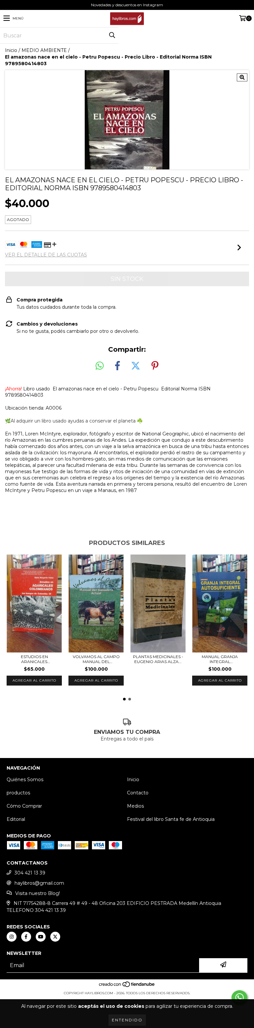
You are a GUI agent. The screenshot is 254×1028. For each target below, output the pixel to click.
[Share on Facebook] (117, 366)
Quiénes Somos (25, 779)
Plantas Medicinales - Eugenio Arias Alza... (158, 659)
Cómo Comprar (24, 806)
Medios (135, 806)
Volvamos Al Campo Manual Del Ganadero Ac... (96, 659)
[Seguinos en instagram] (12, 937)
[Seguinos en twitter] (55, 937)
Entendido (127, 1019)
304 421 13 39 (30, 873)
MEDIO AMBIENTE (44, 50)
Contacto (137, 793)
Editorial (16, 819)
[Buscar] (111, 35)
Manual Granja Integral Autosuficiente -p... (220, 659)
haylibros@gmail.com (39, 883)
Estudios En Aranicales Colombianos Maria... (34, 659)
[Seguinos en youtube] (41, 937)
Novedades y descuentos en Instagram (127, 4)
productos (18, 793)
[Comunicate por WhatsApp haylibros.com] (239, 997)
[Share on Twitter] (135, 366)
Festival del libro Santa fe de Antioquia (171, 819)
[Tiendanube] (127, 986)
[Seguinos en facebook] (26, 937)
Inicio (11, 50)
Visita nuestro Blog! (37, 893)
